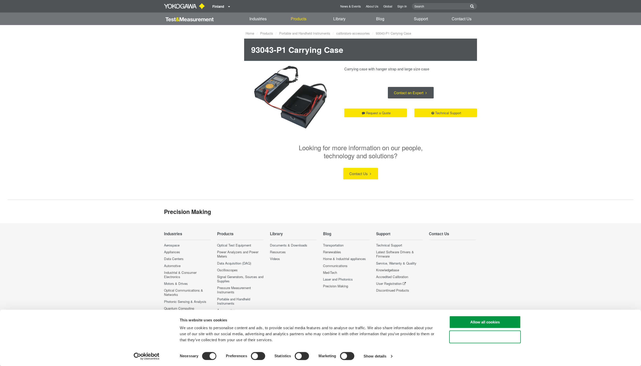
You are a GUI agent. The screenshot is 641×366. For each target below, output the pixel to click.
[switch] (258, 356)
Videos (275, 258)
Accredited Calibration (392, 276)
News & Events (350, 6)
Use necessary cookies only (485, 337)
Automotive (172, 265)
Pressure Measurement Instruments (234, 289)
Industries (258, 19)
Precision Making (335, 286)
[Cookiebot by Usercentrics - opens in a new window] (147, 356)
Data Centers (174, 258)
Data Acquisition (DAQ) (234, 263)
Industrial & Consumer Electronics (180, 274)
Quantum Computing (179, 308)
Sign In (402, 6)
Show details (375, 356)
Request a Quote (378, 112)
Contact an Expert (409, 92)
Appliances (172, 252)
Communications (335, 265)
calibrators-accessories (353, 33)
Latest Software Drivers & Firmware (395, 254)
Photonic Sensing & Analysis (185, 301)
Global (387, 6)
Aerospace (172, 245)
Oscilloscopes (227, 270)
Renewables (332, 252)
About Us (372, 6)
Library (339, 19)
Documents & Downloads (288, 245)
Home (250, 33)
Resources (278, 252)
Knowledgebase (387, 270)
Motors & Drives (176, 283)
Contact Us (461, 19)
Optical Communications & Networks (183, 292)
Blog (380, 19)
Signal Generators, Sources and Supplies (240, 278)
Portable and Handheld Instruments (304, 33)
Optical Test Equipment (234, 245)
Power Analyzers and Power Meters (237, 254)
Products (298, 19)
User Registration (389, 283)
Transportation (333, 245)
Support (421, 19)
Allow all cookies (485, 322)
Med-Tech (330, 272)
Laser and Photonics (338, 279)
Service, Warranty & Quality (396, 263)
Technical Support (448, 112)
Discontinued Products (392, 290)
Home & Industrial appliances (344, 258)
